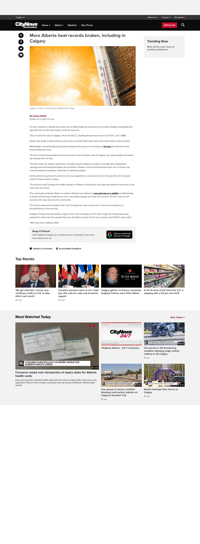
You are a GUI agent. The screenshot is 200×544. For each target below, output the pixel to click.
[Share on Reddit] (21, 48)
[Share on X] (21, 35)
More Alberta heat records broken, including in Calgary (77, 38)
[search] (183, 25)
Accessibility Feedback (70, 248)
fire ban (108, 146)
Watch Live (169, 25)
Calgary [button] (19, 17)
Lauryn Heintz (39, 116)
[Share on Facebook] (21, 42)
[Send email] (21, 55)
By (38, 116)
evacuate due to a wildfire (106, 193)
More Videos (176, 317)
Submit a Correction (42, 248)
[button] (153, 17)
